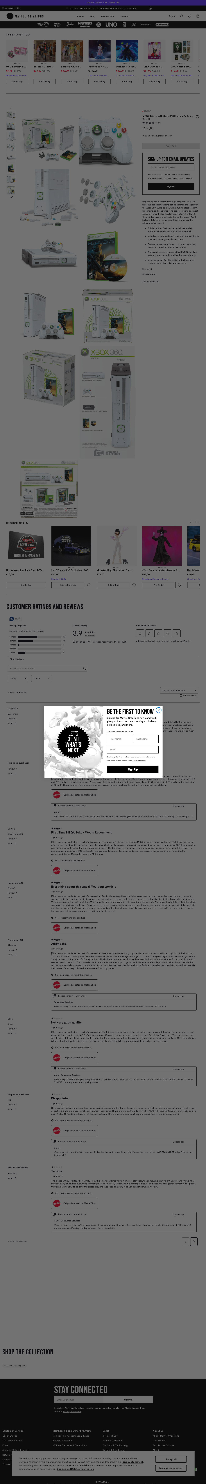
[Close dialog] (158, 710)
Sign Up (132, 769)
